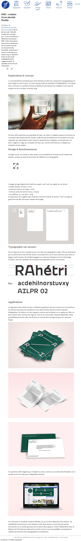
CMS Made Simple (28, 537)
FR (76, 4)
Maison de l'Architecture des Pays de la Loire (9, 27)
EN (79, 4)
